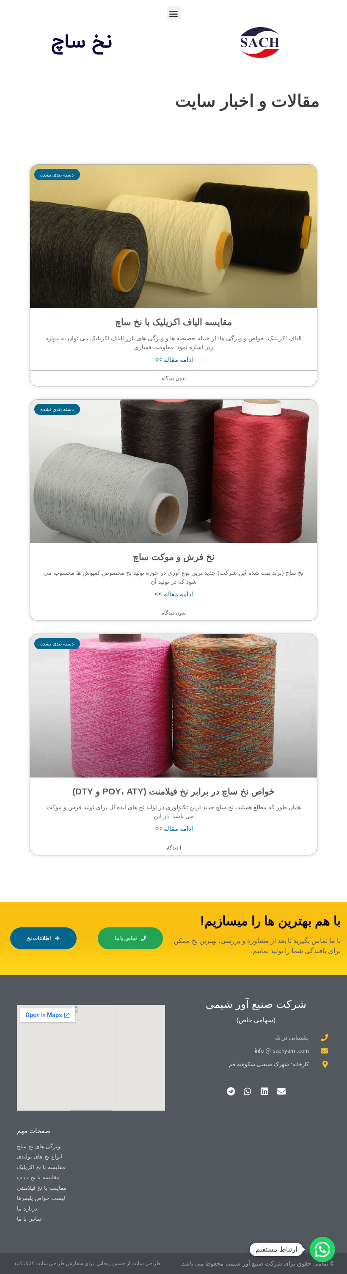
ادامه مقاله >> (173, 359)
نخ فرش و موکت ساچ (174, 557)
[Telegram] (230, 1091)
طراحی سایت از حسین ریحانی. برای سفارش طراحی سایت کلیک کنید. (87, 1263)
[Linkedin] (264, 1091)
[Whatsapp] (247, 1091)
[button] (174, 13)
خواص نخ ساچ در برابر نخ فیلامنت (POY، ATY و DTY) (173, 791)
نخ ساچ (81, 42)
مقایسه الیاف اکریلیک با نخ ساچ (173, 322)
